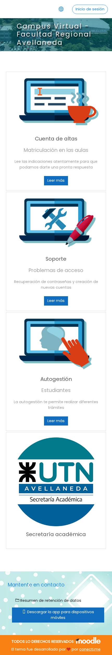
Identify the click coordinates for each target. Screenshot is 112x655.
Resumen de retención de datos (50, 600)
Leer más (56, 180)
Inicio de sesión (90, 9)
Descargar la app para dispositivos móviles (60, 614)
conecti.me (90, 649)
